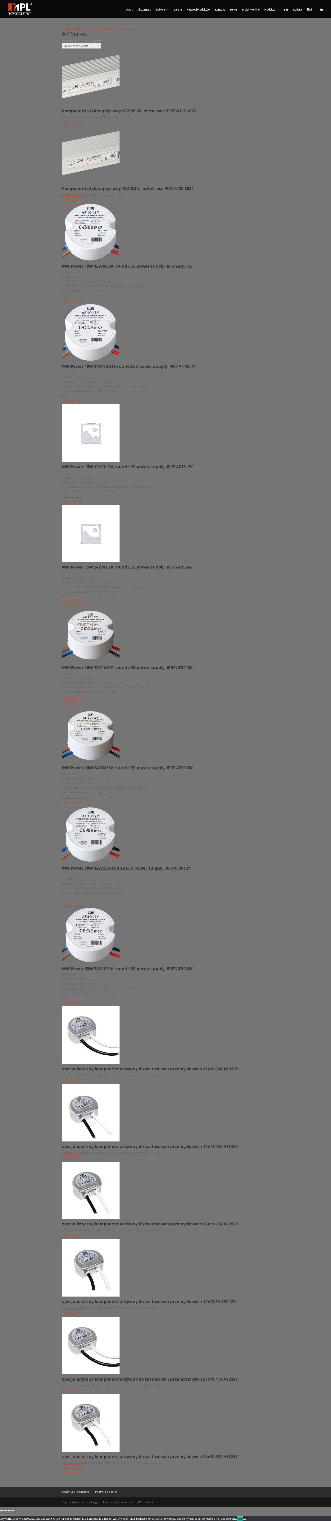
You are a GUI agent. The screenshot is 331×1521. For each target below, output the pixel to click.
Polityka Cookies (106, 1492)
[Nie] (244, 1519)
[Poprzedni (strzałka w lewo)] (1, 1515)
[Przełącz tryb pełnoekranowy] (5, 1510)
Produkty (269, 9)
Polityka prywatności (76, 1492)
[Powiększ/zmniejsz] (1, 1510)
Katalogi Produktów (198, 9)
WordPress (145, 1502)
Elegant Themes (102, 1502)
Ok (240, 1518)
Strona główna (71, 28)
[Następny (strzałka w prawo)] (5, 1515)
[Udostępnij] (9, 1510)
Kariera (297, 9)
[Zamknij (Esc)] (13, 1510)
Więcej (70, 122)
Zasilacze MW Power (109, 28)
